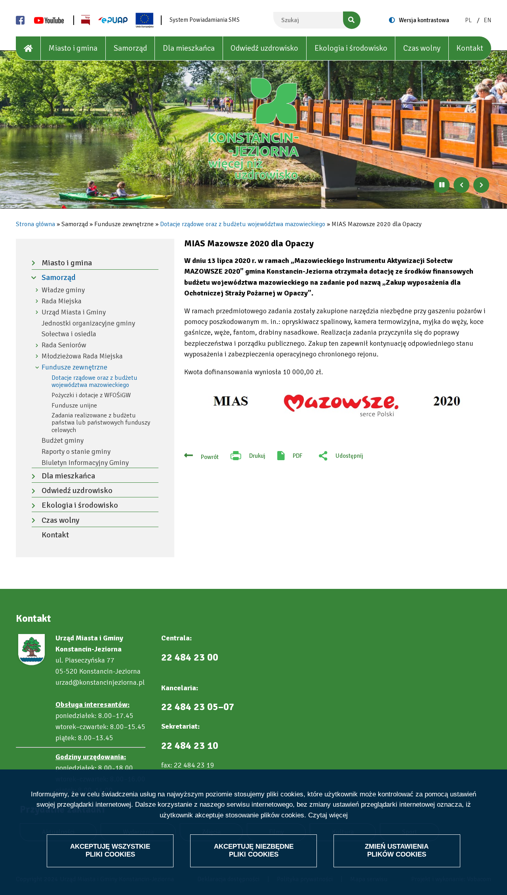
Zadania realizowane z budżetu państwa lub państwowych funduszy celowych (100, 423)
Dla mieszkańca (189, 48)
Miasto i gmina (72, 48)
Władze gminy (63, 290)
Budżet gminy (63, 440)
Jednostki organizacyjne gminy (88, 323)
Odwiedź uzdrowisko (264, 48)
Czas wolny (421, 48)
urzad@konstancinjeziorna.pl (100, 682)
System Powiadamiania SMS (205, 19)
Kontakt (469, 48)
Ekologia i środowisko (350, 48)
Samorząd (130, 48)
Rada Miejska (62, 301)
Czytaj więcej (328, 815)
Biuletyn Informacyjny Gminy (85, 463)
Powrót (210, 457)
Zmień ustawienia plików (397, 850)
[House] (28, 48)
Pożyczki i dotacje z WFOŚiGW (91, 395)
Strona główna (35, 224)
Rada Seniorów (64, 345)
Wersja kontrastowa (424, 20)
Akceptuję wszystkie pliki (110, 850)
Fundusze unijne (74, 405)
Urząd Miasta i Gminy (74, 312)
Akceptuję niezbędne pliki (254, 850)
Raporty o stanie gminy (76, 452)
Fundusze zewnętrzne (74, 367)
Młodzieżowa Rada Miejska (82, 356)
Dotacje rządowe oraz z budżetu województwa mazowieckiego (242, 224)
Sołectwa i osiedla (69, 334)
